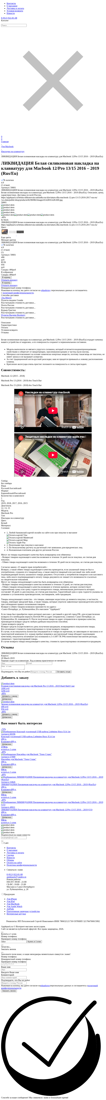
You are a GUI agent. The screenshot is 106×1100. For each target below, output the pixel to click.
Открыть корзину (9, 280)
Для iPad (11, 901)
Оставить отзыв (63, 672)
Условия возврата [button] (9, 330)
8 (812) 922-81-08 (9, 18)
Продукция (9, 894)
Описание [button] (6, 322)
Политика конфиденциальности (22, 865)
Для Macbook (7, 146)
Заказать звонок (9, 991)
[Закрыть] (2, 952)
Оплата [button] (4, 327)
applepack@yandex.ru (16, 877)
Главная (5, 141)
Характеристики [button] (9, 325)
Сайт (6, 843)
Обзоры (10, 860)
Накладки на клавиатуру (12, 151)
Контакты (11, 3)
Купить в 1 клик (34, 942)
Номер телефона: (9, 936)
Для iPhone (12, 899)
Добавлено (6, 699)
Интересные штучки (16, 914)
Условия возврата (15, 11)
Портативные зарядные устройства (23, 911)
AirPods (10, 909)
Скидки (10, 855)
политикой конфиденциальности (18, 293)
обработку (46, 290)
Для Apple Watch (14, 906)
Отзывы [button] (5, 332)
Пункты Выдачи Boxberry (13, 315)
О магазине (12, 6)
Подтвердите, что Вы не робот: (16, 671)
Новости (11, 13)
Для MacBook (13, 904)
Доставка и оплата (15, 8)
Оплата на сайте (14, 862)
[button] (7, 215)
